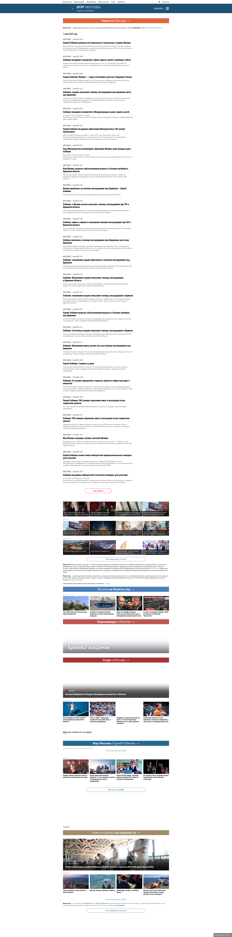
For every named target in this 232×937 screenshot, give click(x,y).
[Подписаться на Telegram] (159, 2)
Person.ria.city (103, 2)
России (93, 903)
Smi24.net (66, 519)
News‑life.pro (91, 2)
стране (73, 580)
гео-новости (77, 903)
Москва (67, 39)
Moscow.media (79, 2)
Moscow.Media (156, 28)
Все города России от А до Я (116, 559)
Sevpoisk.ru (66, 873)
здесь (108, 583)
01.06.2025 (158, 8)
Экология (121, 2)
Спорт (113, 2)
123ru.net (165, 2)
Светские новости (66, 748)
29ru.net (65, 500)
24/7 (147, 28)
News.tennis (67, 700)
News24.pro (66, 538)
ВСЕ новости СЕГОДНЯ (116, 790)
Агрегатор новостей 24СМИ (116, 751)
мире (81, 580)
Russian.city (67, 2)
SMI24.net (154, 568)
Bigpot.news (66, 758)
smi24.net (111, 905)
